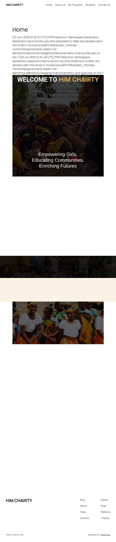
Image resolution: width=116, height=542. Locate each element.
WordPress (105, 534)
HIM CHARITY (14, 5)
